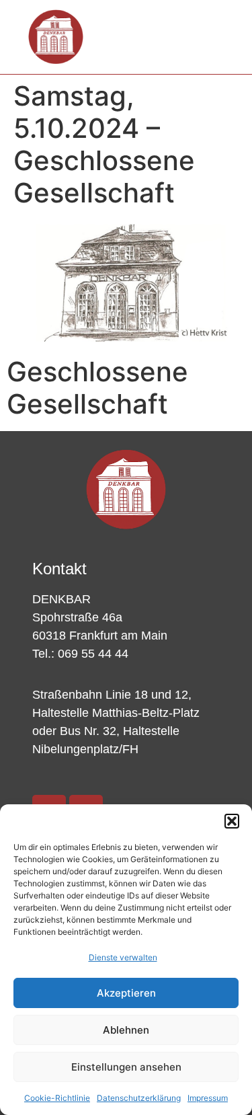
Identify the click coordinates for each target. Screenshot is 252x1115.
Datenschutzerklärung (139, 1098)
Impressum (207, 1098)
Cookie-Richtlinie (57, 1098)
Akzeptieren (126, 993)
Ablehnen (126, 1030)
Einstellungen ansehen (126, 1067)
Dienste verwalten (123, 957)
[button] (232, 821)
